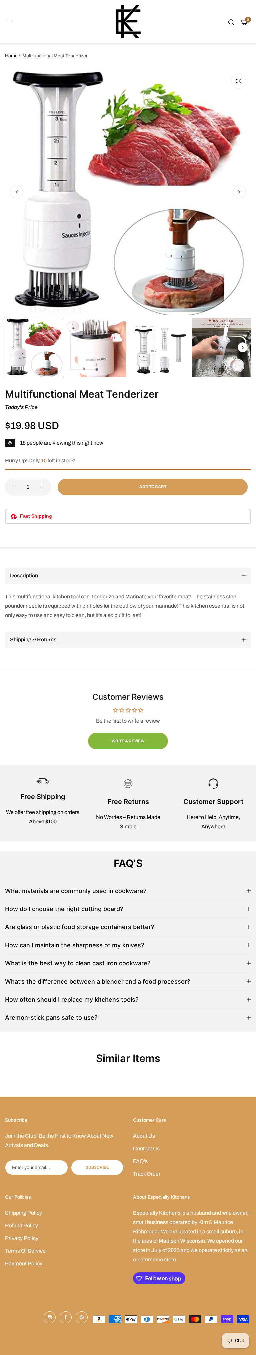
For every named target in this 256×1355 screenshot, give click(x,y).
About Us (144, 1136)
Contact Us (146, 1148)
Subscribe (97, 1167)
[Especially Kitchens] (128, 21)
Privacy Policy (21, 1238)
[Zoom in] (238, 81)
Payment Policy (23, 1263)
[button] (239, 191)
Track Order (146, 1174)
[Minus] (14, 487)
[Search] (231, 21)
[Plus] (42, 487)
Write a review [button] (128, 741)
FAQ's (140, 1161)
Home (11, 55)
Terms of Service (25, 1251)
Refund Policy (21, 1225)
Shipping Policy (23, 1213)
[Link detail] (50, 1317)
